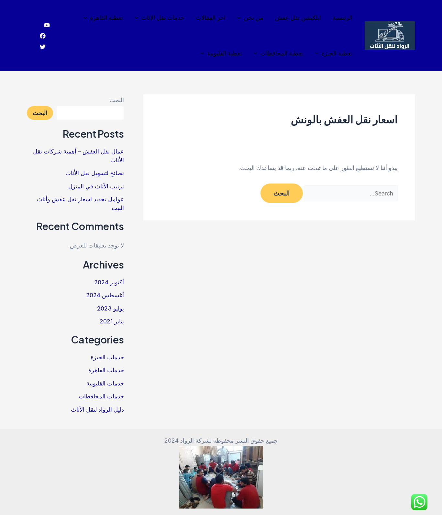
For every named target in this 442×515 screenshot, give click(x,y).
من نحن (253, 17)
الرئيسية (342, 17)
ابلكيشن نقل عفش (298, 17)
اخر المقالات (211, 17)
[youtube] (47, 25)
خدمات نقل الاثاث (162, 17)
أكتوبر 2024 (109, 282)
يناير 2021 (112, 321)
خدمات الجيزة (107, 357)
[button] (240, 18)
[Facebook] (43, 36)
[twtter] (43, 47)
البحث (116, 100)
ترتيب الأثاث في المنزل (96, 186)
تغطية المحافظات (281, 53)
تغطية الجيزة (337, 53)
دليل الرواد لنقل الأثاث (97, 409)
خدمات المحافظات (101, 396)
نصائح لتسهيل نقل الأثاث (94, 173)
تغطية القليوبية (224, 53)
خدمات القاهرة (106, 370)
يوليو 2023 (110, 308)
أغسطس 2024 (105, 295)
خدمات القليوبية (105, 383)
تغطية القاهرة (106, 17)
